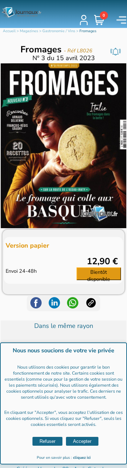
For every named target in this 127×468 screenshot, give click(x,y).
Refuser (47, 441)
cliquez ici (82, 457)
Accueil (9, 31)
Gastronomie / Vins (58, 31)
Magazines (29, 31)
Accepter (82, 441)
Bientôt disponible (98, 274)
